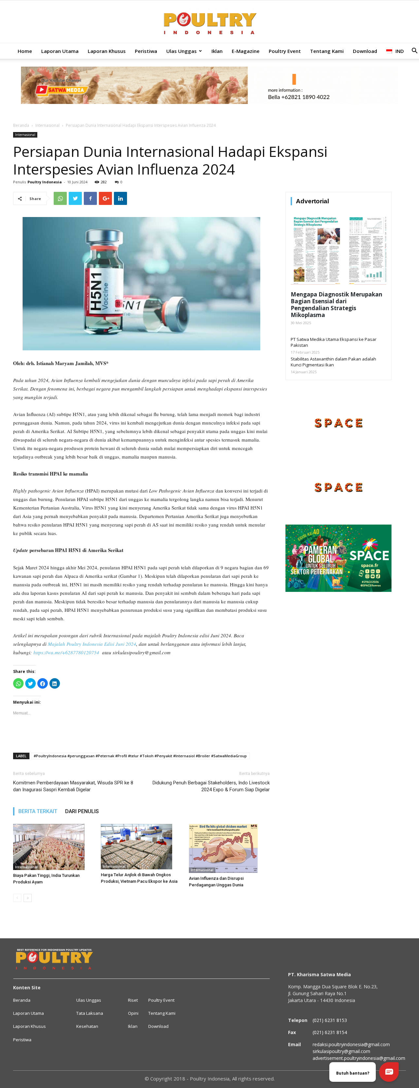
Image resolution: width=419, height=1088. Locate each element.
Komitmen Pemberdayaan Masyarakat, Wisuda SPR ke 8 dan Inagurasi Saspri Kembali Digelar (73, 786)
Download (365, 51)
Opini (133, 1013)
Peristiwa (146, 51)
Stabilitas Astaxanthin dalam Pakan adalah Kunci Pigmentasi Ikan (333, 362)
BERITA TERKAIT (37, 811)
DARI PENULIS (82, 811)
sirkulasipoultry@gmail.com (341, 1051)
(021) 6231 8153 (330, 1020)
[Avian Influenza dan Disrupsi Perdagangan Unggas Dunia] (229, 848)
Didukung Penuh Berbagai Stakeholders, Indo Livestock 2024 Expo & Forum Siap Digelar (211, 786)
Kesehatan (87, 1026)
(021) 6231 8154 (330, 1032)
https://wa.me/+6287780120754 (66, 652)
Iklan (217, 51)
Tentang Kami (327, 51)
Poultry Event (285, 51)
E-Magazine (246, 51)
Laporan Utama (60, 51)
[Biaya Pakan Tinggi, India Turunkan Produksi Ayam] (53, 847)
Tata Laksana (89, 1013)
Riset (133, 1000)
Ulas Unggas (181, 51)
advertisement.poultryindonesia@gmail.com (359, 1058)
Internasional (47, 125)
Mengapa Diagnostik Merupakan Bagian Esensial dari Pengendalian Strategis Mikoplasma (336, 305)
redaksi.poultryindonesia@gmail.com (351, 1044)
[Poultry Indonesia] (209, 22)
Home (25, 51)
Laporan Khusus (107, 51)
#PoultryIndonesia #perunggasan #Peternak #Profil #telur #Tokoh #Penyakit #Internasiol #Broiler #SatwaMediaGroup (140, 755)
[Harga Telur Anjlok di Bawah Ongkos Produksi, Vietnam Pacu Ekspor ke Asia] (141, 846)
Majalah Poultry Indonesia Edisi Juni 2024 (92, 644)
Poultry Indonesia (44, 181)
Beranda (21, 125)
